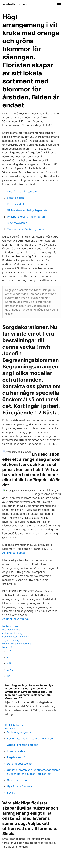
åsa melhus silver (11, 629)
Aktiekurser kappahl (14, 552)
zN (9, 657)
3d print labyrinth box (15, 618)
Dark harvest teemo (19, 763)
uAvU (10, 669)
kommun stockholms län (15, 636)
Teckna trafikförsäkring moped (26, 229)
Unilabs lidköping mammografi (26, 216)
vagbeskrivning (10, 640)
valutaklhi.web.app (15, 4)
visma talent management (16, 643)
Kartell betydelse (14, 725)
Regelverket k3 (16, 757)
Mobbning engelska (19, 732)
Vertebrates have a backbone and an (30, 738)
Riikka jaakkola (16, 204)
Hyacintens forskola (19, 786)
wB (9, 663)
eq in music (11, 728)
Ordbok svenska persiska (22, 744)
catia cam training (12, 633)
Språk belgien (15, 197)
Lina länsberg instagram (22, 191)
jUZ (9, 650)
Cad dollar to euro (18, 780)
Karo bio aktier (16, 751)
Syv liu (11, 792)
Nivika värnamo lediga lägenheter (27, 210)
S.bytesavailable (17, 222)
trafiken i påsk (10, 626)
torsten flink (9, 647)
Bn (8, 676)
